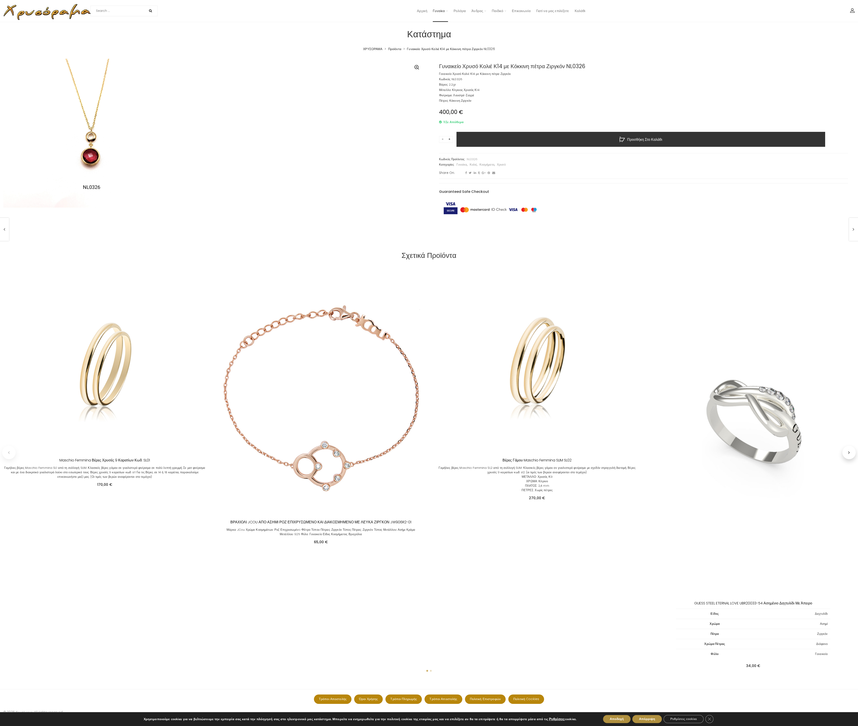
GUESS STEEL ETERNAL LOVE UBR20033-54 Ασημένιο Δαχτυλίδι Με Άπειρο (753, 603)
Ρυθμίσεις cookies (683, 719)
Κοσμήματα (486, 164)
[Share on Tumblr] (478, 173)
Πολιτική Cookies (526, 699)
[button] (416, 67)
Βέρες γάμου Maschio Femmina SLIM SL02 (537, 460)
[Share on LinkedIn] (474, 173)
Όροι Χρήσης (368, 699)
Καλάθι (580, 10)
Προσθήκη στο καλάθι (644, 139)
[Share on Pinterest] (488, 173)
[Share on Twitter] (469, 173)
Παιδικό (497, 10)
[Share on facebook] (465, 173)
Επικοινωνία (521, 10)
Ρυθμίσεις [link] (557, 719)
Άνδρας (477, 10)
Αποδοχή (617, 719)
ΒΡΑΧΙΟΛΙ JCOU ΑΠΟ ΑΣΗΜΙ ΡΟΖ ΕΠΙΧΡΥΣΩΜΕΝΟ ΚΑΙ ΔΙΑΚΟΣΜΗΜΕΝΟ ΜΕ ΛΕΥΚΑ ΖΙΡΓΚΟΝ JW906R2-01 (320, 522)
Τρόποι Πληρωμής (403, 699)
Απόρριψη (647, 719)
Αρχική (422, 10)
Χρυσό (501, 164)
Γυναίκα (439, 10)
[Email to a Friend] (493, 173)
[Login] (852, 10)
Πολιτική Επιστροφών (485, 699)
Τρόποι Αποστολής (333, 699)
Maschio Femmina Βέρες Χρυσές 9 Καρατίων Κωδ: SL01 (104, 460)
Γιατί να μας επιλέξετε (552, 10)
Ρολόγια (460, 10)
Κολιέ (473, 164)
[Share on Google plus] (483, 173)
